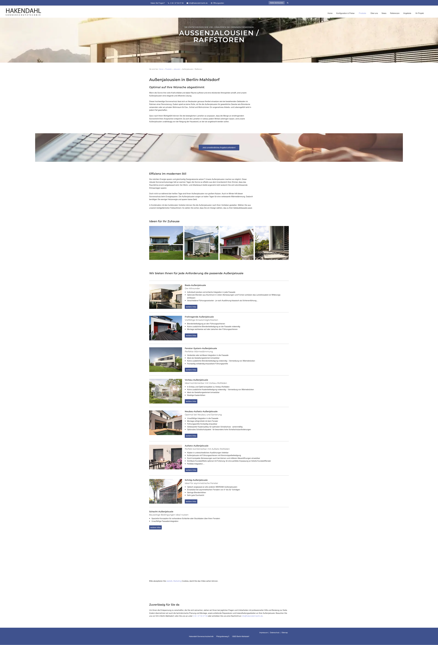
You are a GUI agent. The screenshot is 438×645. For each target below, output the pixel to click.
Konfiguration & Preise (345, 13)
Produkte (362, 13)
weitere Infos (191, 306)
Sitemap (285, 632)
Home (330, 13)
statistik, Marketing (173, 581)
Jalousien (176, 69)
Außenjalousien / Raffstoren (219, 36)
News (384, 13)
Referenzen (395, 13)
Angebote (407, 13)
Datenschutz (274, 632)
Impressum (263, 632)
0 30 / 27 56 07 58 (200, 616)
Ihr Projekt (420, 13)
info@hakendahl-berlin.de (252, 616)
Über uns (374, 13)
